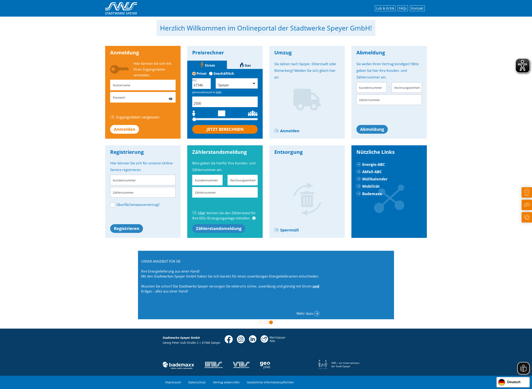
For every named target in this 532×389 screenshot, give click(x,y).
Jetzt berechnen (225, 129)
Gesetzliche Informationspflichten (270, 382)
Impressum (173, 382)
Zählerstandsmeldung (218, 228)
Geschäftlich (223, 73)
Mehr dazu (305, 313)
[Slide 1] (261, 322)
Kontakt (417, 8)
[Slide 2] (266, 322)
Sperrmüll (289, 230)
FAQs (403, 8)
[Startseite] (121, 8)
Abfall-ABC (372, 171)
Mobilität (371, 186)
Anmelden (124, 129)
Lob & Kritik (385, 8)
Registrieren (126, 228)
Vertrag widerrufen (226, 382)
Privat (202, 73)
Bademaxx (372, 193)
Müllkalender (375, 178)
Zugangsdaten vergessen (137, 117)
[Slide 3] (271, 322)
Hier (201, 212)
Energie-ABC (373, 164)
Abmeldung (372, 129)
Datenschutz (197, 382)
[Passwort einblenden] (171, 97)
